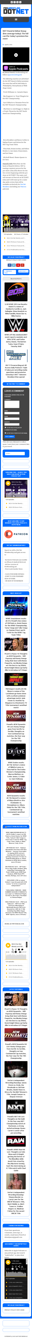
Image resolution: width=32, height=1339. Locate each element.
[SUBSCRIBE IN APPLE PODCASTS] (16, 70)
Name (6, 411)
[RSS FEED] (17, 2)
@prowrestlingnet (14, 75)
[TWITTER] (11, 2)
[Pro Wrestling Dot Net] (16, 10)
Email (6, 416)
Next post (22, 271)
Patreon (23, 187)
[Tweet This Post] (14, 265)
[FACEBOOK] (14, 2)
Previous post (8, 272)
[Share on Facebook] (10, 265)
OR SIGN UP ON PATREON (14, 581)
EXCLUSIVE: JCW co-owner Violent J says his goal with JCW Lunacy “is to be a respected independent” (16, 882)
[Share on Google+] (22, 265)
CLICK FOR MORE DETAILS (14, 574)
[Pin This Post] (18, 265)
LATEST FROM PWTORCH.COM (17, 826)
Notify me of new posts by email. (17, 433)
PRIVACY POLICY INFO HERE (16, 260)
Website (7, 422)
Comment (7, 399)
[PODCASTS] (20, 2)
